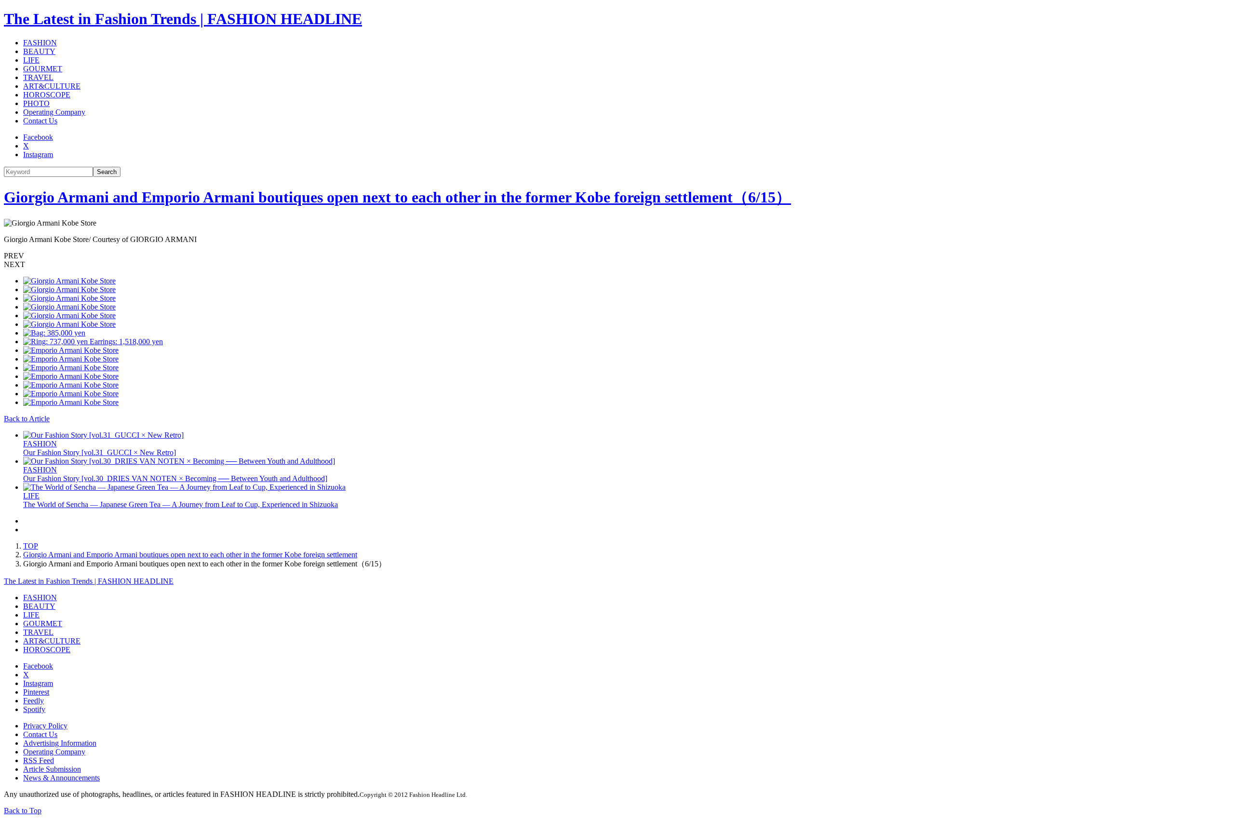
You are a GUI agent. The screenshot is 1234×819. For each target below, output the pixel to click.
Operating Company (54, 112)
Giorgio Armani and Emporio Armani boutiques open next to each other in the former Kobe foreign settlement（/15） (397, 197)
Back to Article (27, 419)
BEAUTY (39, 51)
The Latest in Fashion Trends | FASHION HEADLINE (183, 18)
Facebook (38, 137)
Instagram (38, 154)
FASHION (40, 43)
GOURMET (42, 69)
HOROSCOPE (46, 95)
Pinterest (36, 692)
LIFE (31, 60)
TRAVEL (38, 77)
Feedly (33, 701)
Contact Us (40, 121)
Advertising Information (59, 743)
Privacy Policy (45, 726)
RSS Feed (38, 760)
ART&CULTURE (51, 86)
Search (107, 171)
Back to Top (22, 810)
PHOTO (36, 103)
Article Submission (52, 769)
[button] (617, 256)
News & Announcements (61, 778)
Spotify (34, 709)
